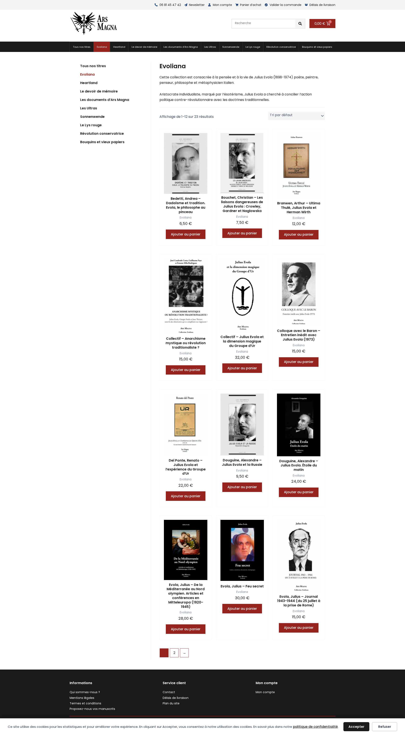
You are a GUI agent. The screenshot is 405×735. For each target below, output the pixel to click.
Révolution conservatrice (281, 47)
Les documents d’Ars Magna (180, 47)
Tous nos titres (81, 47)
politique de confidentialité (315, 726)
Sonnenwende (230, 47)
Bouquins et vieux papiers (317, 47)
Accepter (356, 726)
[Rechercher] (300, 23)
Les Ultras (210, 47)
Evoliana (102, 47)
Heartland (119, 47)
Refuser (384, 726)
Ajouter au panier (185, 234)
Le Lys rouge (253, 47)
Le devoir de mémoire (144, 47)
